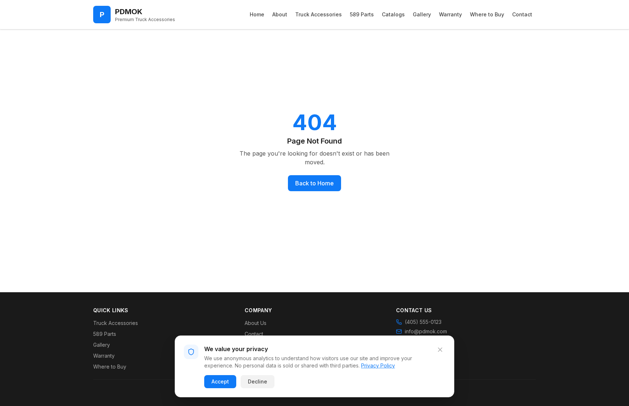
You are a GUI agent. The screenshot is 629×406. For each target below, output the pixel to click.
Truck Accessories (318, 14)
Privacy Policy (378, 365)
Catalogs (393, 14)
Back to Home (314, 183)
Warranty (450, 14)
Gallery (422, 14)
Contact (522, 14)
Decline (257, 381)
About (279, 14)
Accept (220, 381)
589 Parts (362, 14)
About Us (255, 323)
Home (257, 14)
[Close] (440, 350)
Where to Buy (487, 14)
